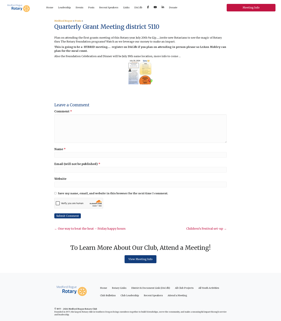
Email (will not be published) (77, 164)
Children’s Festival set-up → (206, 228)
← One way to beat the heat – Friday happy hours (90, 228)
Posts (78, 20)
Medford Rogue (63, 20)
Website (60, 179)
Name (60, 149)
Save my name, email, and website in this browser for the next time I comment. (113, 193)
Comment (63, 111)
